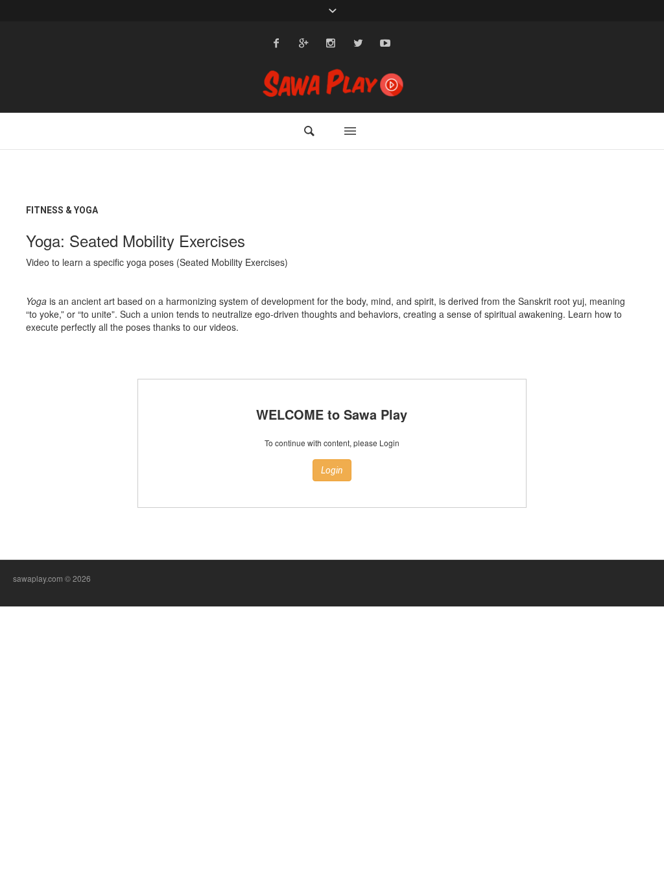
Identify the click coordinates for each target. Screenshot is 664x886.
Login (332, 470)
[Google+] (303, 42)
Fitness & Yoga (62, 210)
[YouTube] (385, 42)
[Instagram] (330, 42)
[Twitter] (358, 42)
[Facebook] (276, 42)
